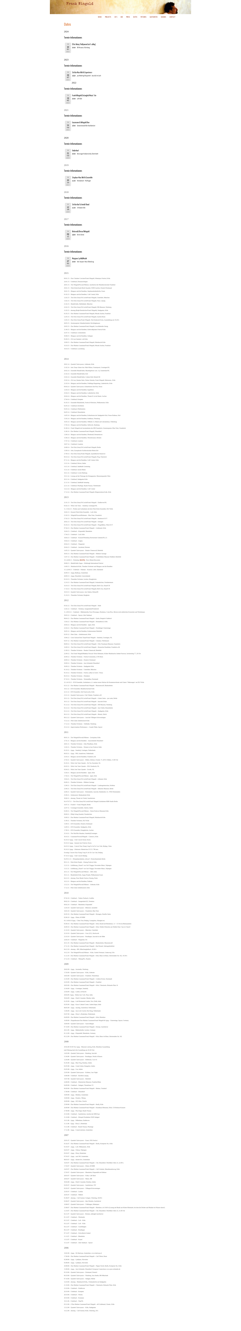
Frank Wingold (79, 4)
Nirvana (120, 1329)
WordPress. (125, 1329)
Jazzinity (82, 560)
